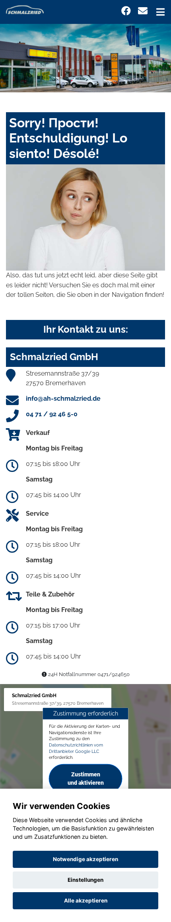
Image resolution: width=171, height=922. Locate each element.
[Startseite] (25, 9)
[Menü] (160, 12)
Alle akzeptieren (85, 900)
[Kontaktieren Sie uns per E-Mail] (143, 11)
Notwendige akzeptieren (85, 859)
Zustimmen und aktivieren (86, 778)
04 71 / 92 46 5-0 (52, 414)
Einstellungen (85, 880)
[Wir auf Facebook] (126, 11)
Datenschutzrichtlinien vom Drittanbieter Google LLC (76, 748)
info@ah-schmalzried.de (63, 398)
